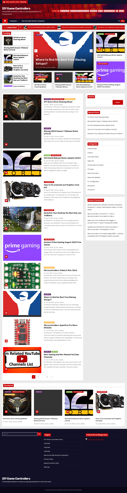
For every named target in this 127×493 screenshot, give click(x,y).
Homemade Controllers (41, 77)
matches (47, 443)
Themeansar (78, 490)
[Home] (5, 21)
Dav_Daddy (51, 67)
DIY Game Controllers (16, 8)
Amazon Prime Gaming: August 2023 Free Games (108, 86)
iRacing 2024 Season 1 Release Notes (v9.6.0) (63, 87)
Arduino (121, 11)
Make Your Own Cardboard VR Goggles (101, 220)
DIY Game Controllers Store (53, 439)
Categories (13, 21)
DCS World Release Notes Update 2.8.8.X (20, 57)
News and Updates (81, 77)
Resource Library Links (51, 463)
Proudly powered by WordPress (54, 490)
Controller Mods (93, 157)
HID (117, 11)
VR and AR (91, 190)
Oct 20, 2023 (50, 161)
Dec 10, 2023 (50, 136)
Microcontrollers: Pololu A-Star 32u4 (60, 270)
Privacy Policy (48, 459)
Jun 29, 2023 (50, 302)
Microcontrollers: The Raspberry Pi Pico (101, 229)
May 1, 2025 (49, 105)
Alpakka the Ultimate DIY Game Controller (102, 227)
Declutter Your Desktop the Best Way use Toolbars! (20, 78)
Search (91, 97)
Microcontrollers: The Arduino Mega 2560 (101, 234)
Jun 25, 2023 (50, 330)
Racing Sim (39, 34)
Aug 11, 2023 (50, 218)
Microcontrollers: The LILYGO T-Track (100, 214)
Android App (93, 11)
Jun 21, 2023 (42, 67)
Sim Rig (100, 11)
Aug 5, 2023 (49, 247)
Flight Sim (46, 34)
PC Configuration (49, 182)
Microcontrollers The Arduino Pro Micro (101, 216)
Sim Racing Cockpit (109, 11)
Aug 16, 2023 (50, 190)
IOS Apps (91, 169)
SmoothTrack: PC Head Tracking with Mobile (103, 223)
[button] (119, 21)
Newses (70, 490)
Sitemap (47, 467)
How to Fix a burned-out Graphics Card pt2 (20, 68)
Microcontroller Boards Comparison (33, 21)
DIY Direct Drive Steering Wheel (19, 38)
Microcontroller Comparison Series (80, 11)
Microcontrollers (65, 11)
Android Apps (92, 149)
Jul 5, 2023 (49, 273)
